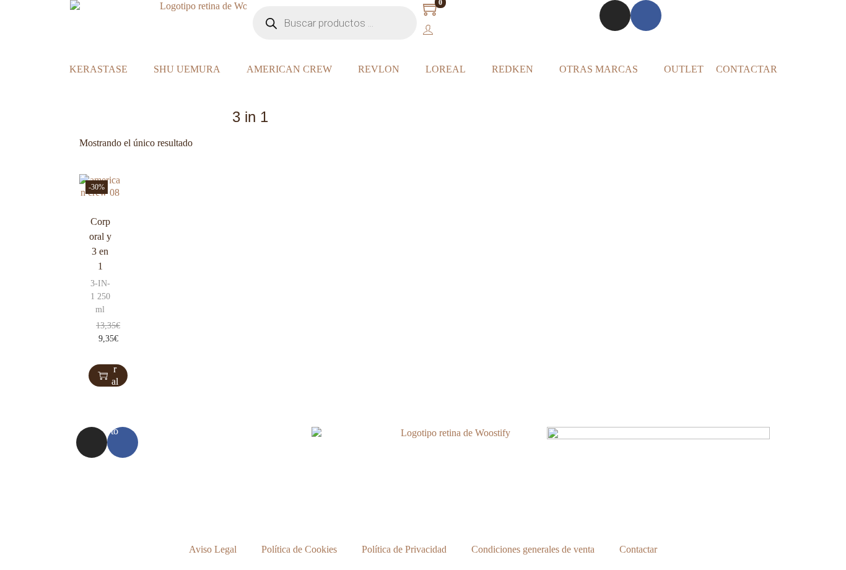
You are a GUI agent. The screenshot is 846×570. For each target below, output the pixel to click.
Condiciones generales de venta (533, 549)
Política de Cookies (299, 549)
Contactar (638, 549)
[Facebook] (645, 15)
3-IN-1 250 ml (100, 296)
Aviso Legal (213, 549)
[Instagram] (615, 15)
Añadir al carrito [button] (114, 375)
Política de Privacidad (404, 549)
